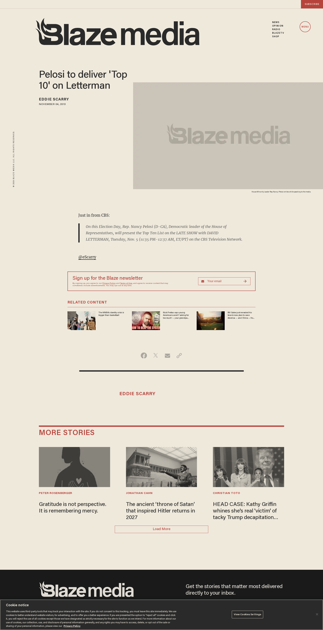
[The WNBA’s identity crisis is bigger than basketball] (81, 320)
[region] (161, 615)
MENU (305, 27)
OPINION (277, 26)
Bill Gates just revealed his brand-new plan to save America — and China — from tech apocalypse (241, 315)
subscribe (312, 4)
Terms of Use (126, 283)
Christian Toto (226, 493)
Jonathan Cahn (139, 493)
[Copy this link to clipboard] (179, 356)
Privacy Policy (109, 283)
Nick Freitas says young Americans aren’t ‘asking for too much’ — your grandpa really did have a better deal (176, 315)
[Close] (317, 614)
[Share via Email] (167, 356)
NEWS (275, 22)
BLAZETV (278, 33)
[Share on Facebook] (144, 356)
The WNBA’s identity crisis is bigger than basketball (111, 314)
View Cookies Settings (247, 614)
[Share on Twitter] (156, 356)
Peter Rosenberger (55, 493)
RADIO (276, 29)
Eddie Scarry (54, 99)
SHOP (275, 36)
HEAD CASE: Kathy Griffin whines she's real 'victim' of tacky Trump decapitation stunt (245, 511)
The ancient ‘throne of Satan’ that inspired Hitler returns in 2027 (160, 511)
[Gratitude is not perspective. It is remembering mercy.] (74, 466)
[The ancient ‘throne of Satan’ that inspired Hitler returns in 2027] (161, 466)
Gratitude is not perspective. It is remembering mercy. (72, 508)
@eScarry (87, 257)
